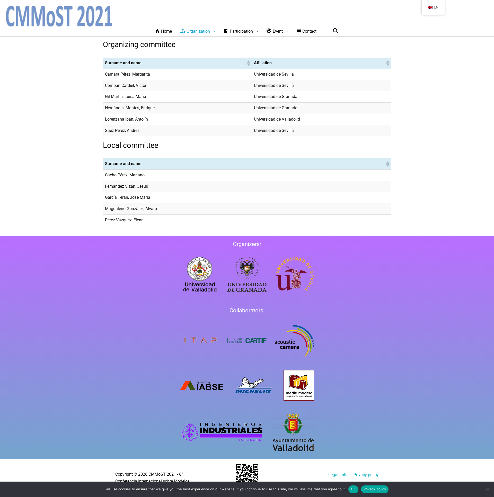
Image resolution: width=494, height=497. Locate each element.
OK (353, 489)
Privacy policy (366, 474)
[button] (336, 31)
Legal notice (339, 474)
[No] (487, 489)
